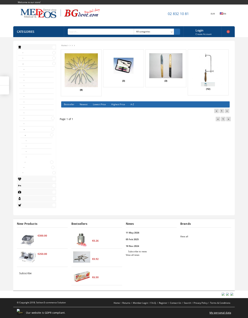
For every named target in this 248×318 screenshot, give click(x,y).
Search (187, 302)
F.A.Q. (153, 302)
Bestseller (69, 104)
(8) (81, 89)
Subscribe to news (137, 251)
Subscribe (25, 273)
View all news (133, 254)
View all (184, 236)
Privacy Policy (201, 302)
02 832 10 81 (178, 13)
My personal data (220, 312)
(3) (123, 80)
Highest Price (118, 104)
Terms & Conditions (220, 302)
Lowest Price (99, 104)
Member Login (140, 302)
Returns (126, 302)
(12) (208, 88)
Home (64, 45)
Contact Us (175, 302)
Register (163, 302)
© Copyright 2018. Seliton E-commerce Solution (41, 302)
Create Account (204, 34)
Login (199, 30)
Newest (84, 104)
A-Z (132, 104)
